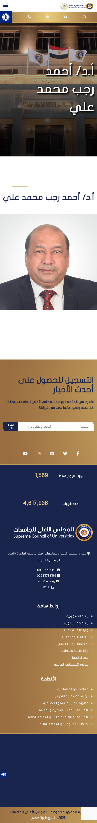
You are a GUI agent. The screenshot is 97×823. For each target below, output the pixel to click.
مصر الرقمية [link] (80, 657)
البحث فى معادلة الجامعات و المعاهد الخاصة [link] (58, 717)
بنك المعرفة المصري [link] (74, 637)
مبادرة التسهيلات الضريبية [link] (71, 664)
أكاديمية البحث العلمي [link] (73, 643)
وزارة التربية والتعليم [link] (74, 650)
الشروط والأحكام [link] (43, 818)
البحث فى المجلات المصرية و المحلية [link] (63, 710)
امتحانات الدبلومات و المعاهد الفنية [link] (64, 724)
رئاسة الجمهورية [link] (77, 616)
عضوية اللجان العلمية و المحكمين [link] (65, 703)
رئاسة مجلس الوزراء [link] (75, 623)
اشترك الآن (11, 426)
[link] (6, 17)
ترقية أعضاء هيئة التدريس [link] (71, 696)
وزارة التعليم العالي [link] (75, 630)
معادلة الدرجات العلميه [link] (72, 689)
